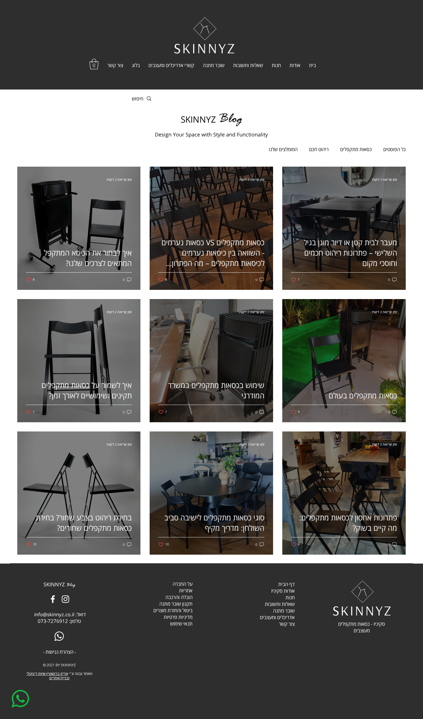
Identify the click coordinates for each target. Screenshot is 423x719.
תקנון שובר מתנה (176, 603)
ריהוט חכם (319, 149)
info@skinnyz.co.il (54, 614)
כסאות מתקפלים (356, 149)
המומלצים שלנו (283, 149)
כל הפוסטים (394, 149)
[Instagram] (65, 599)
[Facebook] (53, 599)
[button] (93, 64)
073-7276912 (53, 621)
